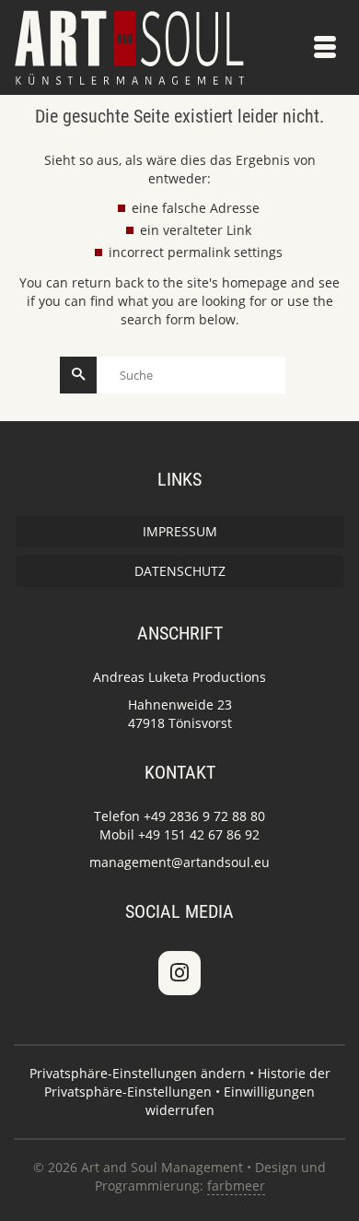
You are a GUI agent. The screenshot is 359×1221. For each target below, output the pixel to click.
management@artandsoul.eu (179, 862)
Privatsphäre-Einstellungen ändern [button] (137, 1073)
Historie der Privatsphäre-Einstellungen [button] (187, 1082)
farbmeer (236, 1185)
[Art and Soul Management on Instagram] (179, 973)
